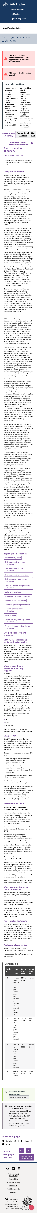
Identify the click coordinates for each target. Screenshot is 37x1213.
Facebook (28, 1141)
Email (8, 1144)
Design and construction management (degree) (24, 111)
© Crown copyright (25, 1208)
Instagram (19, 1168)
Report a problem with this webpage (26, 1157)
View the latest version (19, 61)
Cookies (13, 1192)
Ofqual (22, 90)
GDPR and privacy (13, 1182)
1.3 (7, 978)
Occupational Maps (17, 9)
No (28, 1151)
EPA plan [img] (33, 134)
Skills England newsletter (13, 1175)
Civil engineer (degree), (24, 99)
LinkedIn (9, 1141)
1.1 (7, 1044)
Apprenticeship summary (9, 134)
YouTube (7, 1168)
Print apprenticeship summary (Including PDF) (18, 143)
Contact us (13, 1186)
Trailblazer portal (13, 1189)
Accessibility (13, 1179)
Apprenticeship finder (18, 19)
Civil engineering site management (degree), (26, 104)
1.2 (7, 1018)
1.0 (7, 1071)
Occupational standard (23, 134)
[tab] (9, 134)
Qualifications (15, 14)
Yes (21, 1151)
